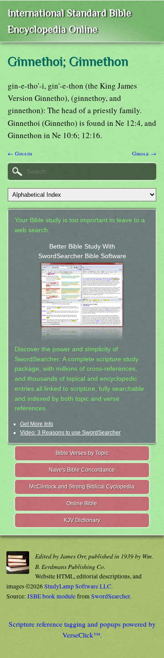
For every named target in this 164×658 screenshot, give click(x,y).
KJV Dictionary (82, 520)
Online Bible (82, 503)
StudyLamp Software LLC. (78, 586)
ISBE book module (51, 596)
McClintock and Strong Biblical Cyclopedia (81, 487)
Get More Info (36, 424)
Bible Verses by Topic (82, 453)
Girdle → (144, 153)
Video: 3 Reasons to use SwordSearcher (70, 432)
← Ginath (20, 153)
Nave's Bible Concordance (82, 470)
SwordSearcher (110, 596)
